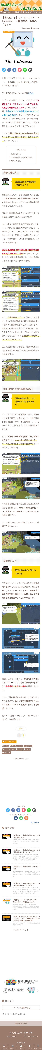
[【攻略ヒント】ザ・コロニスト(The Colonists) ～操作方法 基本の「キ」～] (14, 70)
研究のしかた (16, 161)
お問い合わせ (11, 1036)
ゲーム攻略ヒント (10, 742)
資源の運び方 (16, 154)
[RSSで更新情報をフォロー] (26, 818)
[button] (37, 526)
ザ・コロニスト (9, 749)
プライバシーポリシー (30, 1037)
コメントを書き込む (21, 1007)
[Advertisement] (21, 781)
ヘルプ (28, 749)
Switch (6, 746)
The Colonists (16, 746)
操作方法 (7, 752)
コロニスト (28, 746)
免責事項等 (21, 1043)
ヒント (20, 749)
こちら (31, 93)
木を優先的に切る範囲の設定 (21, 157)
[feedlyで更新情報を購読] (21, 818)
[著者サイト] (16, 818)
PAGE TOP (22, 1024)
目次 (18, 150)
